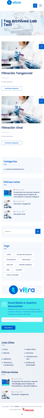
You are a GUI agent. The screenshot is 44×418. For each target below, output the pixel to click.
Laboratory (26, 260)
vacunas (19, 270)
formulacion (11, 260)
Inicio (5, 349)
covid (9, 254)
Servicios (29, 353)
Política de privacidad (30, 363)
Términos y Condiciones (8, 363)
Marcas (6, 353)
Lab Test (10, 265)
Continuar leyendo (12, 88)
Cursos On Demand (13, 169)
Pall (8, 270)
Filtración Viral (12, 128)
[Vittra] (13, 2)
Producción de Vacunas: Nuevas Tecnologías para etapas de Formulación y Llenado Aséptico (26, 194)
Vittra (17, 406)
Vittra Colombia (13, 275)
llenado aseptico (25, 265)
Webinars (7, 359)
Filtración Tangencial (17, 73)
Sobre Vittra (31, 349)
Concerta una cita (31, 357)
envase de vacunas (24, 254)
